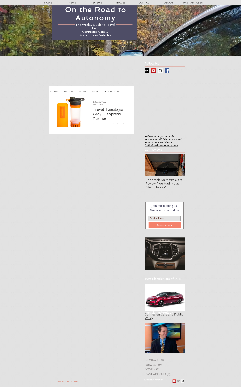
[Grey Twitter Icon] (178, 381)
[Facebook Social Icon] (167, 70)
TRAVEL (82, 91)
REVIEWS (68, 91)
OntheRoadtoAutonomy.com (161, 145)
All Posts (53, 91)
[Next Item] (180, 164)
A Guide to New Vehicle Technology (159, 310)
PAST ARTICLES (111, 91)
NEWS (95, 91)
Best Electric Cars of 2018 (163, 279)
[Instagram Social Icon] (160, 70)
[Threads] (147, 70)
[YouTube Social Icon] (153, 70)
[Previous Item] (150, 164)
